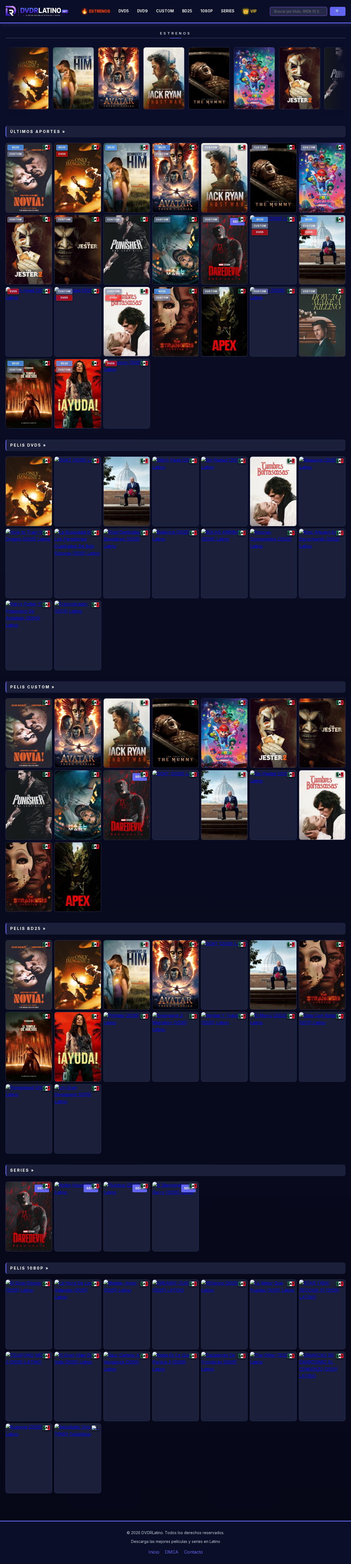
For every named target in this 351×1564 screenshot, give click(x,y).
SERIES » (22, 1170)
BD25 (187, 10)
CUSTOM (165, 10)
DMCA (172, 1552)
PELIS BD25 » (28, 928)
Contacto (193, 1552)
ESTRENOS (95, 11)
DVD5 (123, 10)
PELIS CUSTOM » (32, 687)
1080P (206, 10)
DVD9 (142, 10)
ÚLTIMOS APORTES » (38, 131)
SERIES (227, 10)
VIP (250, 11)
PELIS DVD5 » (28, 445)
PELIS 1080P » (29, 1268)
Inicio (153, 1552)
